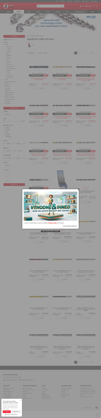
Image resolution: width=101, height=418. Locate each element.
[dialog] (11, 408)
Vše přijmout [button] (7, 411)
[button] (12, 414)
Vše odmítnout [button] (16, 411)
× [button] (20, 400)
